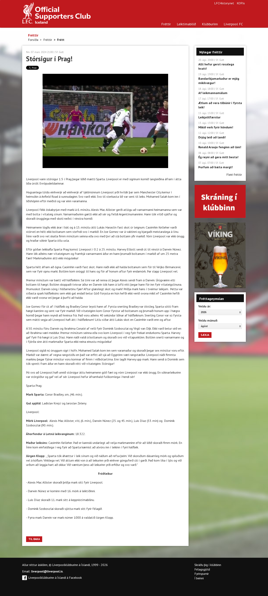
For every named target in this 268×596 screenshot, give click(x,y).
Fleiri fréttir (234, 174)
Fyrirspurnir (201, 574)
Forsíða (33, 40)
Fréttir (166, 24)
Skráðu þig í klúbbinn (207, 565)
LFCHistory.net (224, 3)
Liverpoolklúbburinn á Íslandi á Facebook (55, 578)
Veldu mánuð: (208, 320)
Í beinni (199, 578)
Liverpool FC (233, 24)
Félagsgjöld (202, 569)
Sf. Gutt (59, 52)
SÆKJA (205, 335)
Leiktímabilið (186, 24)
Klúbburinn (210, 24)
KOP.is (241, 3)
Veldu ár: (204, 306)
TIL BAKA (34, 539)
